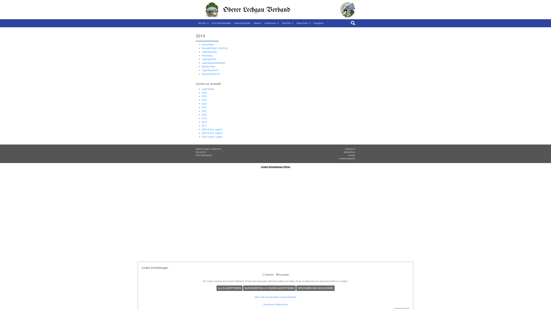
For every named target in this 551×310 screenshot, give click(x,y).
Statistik (269, 275)
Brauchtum (302, 23)
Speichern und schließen (315, 288)
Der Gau (202, 23)
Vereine (257, 23)
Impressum (350, 149)
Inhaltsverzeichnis (347, 158)
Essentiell (284, 275)
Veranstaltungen (242, 23)
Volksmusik (270, 23)
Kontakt (351, 155)
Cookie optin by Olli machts (402, 308)
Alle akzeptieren (229, 288)
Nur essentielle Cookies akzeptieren (269, 288)
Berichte (286, 23)
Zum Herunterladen (221, 23)
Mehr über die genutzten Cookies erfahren (275, 297)
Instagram (318, 23)
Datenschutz (349, 152)
